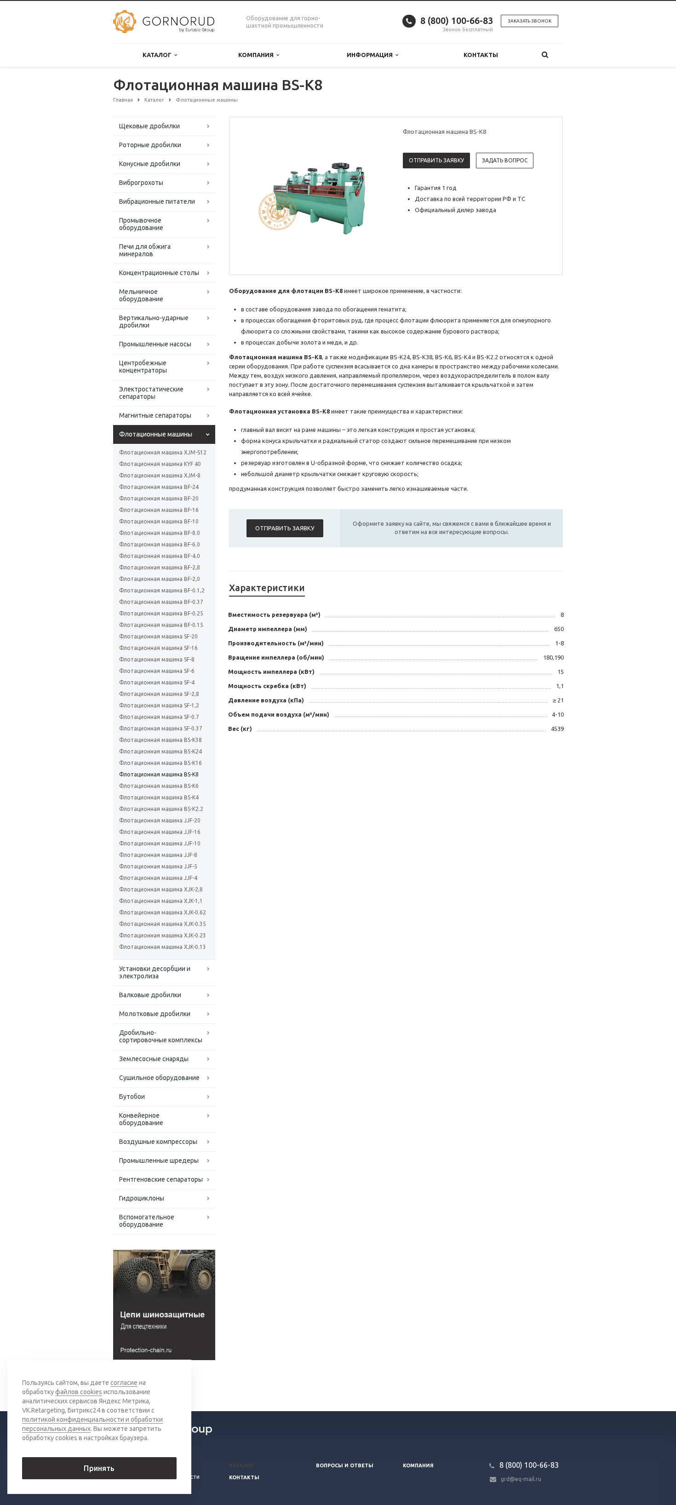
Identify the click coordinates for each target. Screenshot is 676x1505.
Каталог (158, 55)
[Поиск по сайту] (545, 55)
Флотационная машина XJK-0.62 (162, 912)
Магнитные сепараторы (155, 415)
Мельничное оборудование (141, 295)
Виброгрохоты (141, 182)
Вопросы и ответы (344, 1465)
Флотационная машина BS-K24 (160, 751)
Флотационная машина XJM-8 (160, 475)
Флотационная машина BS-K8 (159, 774)
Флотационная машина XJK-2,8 (161, 889)
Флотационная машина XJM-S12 (162, 452)
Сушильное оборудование (159, 1077)
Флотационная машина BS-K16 (160, 763)
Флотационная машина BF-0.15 (161, 625)
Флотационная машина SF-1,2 (159, 705)
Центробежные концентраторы (143, 366)
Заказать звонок (529, 20)
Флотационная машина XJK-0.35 (162, 924)
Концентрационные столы (159, 272)
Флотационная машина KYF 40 (160, 464)
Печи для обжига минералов (145, 250)
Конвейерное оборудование (141, 1119)
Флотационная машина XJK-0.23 (162, 935)
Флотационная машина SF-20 (158, 636)
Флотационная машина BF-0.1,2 (162, 590)
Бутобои (132, 1096)
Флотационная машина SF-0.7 (159, 717)
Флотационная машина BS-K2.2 (161, 809)
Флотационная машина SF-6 (157, 671)
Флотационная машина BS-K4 (159, 797)
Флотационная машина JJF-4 (158, 878)
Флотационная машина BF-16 (159, 510)
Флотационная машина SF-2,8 (159, 694)
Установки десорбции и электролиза (154, 972)
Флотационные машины (155, 434)
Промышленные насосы (155, 344)
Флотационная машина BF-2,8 (159, 567)
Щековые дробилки (149, 126)
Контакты (481, 55)
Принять (99, 1468)
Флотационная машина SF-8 (157, 659)
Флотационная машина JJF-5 (158, 866)
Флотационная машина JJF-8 (158, 855)
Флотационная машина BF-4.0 (159, 556)
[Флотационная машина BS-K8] (314, 196)
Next (373, 195)
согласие (123, 1382)
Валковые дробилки (150, 995)
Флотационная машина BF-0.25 (161, 613)
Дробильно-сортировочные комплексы (160, 1036)
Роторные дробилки (150, 145)
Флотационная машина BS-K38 (160, 740)
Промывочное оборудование (141, 224)
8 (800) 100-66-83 (456, 20)
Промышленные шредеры (159, 1160)
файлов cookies (78, 1392)
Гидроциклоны (141, 1198)
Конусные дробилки (149, 163)
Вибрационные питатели (157, 201)
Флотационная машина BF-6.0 (159, 544)
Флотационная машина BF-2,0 (159, 579)
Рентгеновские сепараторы (161, 1179)
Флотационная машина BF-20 (159, 498)
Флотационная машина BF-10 (159, 521)
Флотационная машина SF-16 (158, 648)
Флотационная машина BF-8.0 (159, 533)
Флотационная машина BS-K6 (159, 786)
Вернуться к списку (152, 1381)
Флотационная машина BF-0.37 (161, 602)
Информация (371, 55)
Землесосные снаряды (154, 1059)
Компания (257, 55)
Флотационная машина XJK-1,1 (161, 901)
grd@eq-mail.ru (521, 1479)
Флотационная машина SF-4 (157, 682)
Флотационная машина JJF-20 (160, 820)
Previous (256, 195)
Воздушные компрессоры (158, 1141)
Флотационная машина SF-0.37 (160, 728)
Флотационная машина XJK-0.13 (162, 947)
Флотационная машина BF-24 (159, 487)
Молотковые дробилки (154, 1013)
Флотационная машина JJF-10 (160, 843)
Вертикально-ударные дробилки (154, 321)
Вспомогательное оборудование (146, 1220)
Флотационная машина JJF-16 (160, 832)
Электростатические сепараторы (151, 392)
